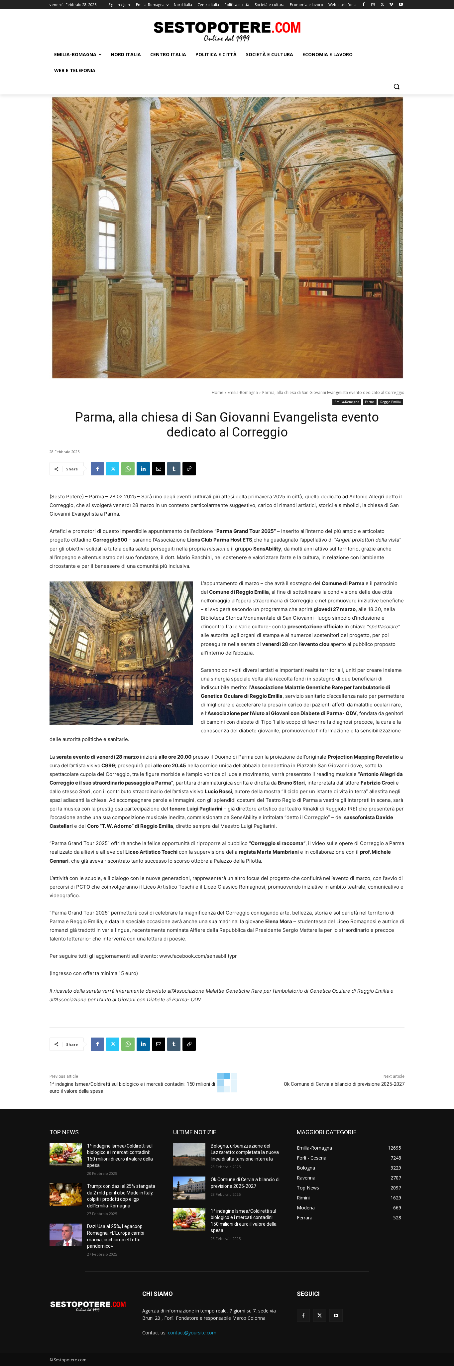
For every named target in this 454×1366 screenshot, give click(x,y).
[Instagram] (373, 5)
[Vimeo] (391, 5)
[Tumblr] (173, 468)
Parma (370, 402)
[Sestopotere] (227, 31)
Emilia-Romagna (243, 392)
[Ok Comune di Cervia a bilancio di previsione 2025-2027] (189, 1188)
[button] (396, 86)
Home (217, 392)
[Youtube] (400, 5)
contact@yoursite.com (192, 1332)
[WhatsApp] (128, 468)
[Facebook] (364, 5)
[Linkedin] (143, 468)
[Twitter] (382, 5)
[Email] (158, 468)
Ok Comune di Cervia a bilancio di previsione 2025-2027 (344, 1084)
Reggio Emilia (390, 402)
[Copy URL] (189, 468)
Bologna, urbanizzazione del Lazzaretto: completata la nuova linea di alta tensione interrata (245, 1152)
